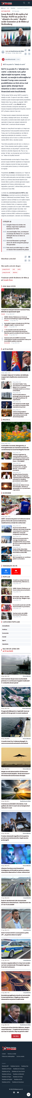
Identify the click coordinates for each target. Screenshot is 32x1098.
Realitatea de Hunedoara (18, 1082)
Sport (5, 327)
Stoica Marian (27, 676)
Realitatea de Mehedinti (18, 1074)
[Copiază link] (25, 50)
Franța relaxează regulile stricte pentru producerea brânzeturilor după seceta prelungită (15, 838)
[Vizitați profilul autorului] (3, 52)
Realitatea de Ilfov (6, 1082)
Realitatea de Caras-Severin (18, 1071)
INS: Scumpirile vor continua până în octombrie (21, 558)
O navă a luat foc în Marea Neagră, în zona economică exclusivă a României (14, 742)
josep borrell (6, 272)
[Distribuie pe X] (29, 53)
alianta (15, 272)
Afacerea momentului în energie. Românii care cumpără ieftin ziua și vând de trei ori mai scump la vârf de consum (21, 542)
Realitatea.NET (5, 1066)
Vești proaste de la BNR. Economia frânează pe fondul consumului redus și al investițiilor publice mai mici (17, 339)
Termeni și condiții (12, 1053)
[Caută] (24, 3)
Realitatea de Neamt (6, 1068)
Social (3, 314)
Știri (8, 8)
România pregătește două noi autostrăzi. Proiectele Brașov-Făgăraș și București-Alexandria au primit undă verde (15, 997)
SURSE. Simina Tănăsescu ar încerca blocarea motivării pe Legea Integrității (16, 317)
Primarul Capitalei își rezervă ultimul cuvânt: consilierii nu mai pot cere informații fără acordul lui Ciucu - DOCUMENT (21, 458)
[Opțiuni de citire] (28, 1094)
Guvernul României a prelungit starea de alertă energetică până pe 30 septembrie (18, 242)
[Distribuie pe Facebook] (29, 50)
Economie (7, 343)
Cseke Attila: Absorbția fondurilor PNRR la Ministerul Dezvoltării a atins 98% (22, 550)
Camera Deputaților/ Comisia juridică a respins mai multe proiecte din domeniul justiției (21, 414)
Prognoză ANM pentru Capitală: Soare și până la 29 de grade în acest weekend (15, 712)
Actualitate (13, 8)
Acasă (4, 8)
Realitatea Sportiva (15, 1066)
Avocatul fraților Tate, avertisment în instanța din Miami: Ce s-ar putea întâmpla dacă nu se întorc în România (18, 235)
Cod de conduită (20, 1056)
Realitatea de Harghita (7, 1079)
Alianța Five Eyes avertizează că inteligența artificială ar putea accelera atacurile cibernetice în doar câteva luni (15, 870)
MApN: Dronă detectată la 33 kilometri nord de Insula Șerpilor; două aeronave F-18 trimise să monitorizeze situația (15, 774)
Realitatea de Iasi (18, 1079)
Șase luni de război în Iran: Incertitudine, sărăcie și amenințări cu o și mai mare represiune (21, 487)
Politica (6, 320)
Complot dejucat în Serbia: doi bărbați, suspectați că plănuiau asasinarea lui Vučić (16, 227)
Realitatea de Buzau (6, 1074)
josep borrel (6, 269)
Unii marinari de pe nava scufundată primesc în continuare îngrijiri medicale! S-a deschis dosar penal (15, 681)
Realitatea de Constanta (18, 1068)
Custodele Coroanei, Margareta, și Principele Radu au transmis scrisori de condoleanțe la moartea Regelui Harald (15, 448)
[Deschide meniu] (29, 3)
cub (13, 269)
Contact (4, 1053)
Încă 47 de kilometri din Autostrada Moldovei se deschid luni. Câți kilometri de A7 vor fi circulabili (16, 903)
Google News (8, 280)
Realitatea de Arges (6, 1076)
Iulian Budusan (26, 708)
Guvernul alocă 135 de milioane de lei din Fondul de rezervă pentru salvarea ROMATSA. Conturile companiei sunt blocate (22, 531)
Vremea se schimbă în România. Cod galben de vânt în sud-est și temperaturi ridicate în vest (15, 806)
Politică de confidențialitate (8, 1056)
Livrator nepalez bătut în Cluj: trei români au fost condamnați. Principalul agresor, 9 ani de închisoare (15, 965)
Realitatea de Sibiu (17, 51)
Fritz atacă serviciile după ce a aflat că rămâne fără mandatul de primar (17, 248)
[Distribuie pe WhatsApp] (25, 53)
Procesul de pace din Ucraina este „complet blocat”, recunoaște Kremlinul (20, 467)
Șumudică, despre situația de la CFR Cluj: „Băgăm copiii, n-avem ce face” (17, 324)
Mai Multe (16, 1036)
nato (19, 269)
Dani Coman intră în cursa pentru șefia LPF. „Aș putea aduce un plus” (15, 934)
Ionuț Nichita (27, 898)
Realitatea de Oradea (18, 1076)
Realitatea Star (24, 1066)
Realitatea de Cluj (6, 1071)
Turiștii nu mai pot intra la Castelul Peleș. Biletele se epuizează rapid (15, 311)
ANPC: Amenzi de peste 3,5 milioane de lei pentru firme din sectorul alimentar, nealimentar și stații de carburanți (15, 521)
